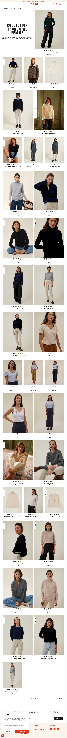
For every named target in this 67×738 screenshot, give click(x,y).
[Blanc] (15, 84)
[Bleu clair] (50, 353)
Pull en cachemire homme (40, 728)
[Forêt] (18, 306)
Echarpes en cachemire (39, 730)
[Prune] (54, 514)
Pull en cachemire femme (39, 729)
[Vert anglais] (13, 164)
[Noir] (46, 51)
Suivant (61, 698)
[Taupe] (50, 131)
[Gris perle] (48, 51)
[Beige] (57, 84)
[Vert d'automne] (52, 131)
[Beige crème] (11, 387)
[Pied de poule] (18, 131)
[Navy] (44, 51)
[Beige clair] (52, 51)
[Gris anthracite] (55, 84)
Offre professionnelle (23, 733)
